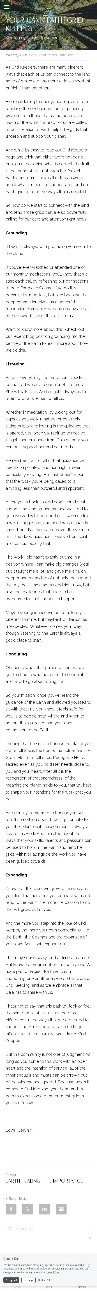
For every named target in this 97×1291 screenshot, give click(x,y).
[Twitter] (27, 1209)
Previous (11, 1175)
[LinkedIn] (44, 1209)
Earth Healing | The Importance (44, 1181)
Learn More (52, 1272)
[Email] (61, 1209)
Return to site (18, 1198)
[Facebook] (11, 1209)
